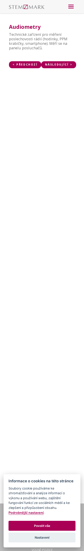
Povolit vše (42, 526)
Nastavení (42, 537)
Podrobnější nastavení (26, 513)
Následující (57, 64)
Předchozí (27, 64)
